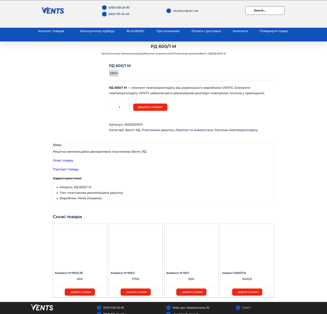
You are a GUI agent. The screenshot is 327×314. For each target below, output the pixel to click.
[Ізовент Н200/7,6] (247, 245)
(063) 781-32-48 (118, 14)
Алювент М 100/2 (123, 273)
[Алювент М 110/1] (191, 245)
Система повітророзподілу (126, 53)
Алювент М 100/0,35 (69, 273)
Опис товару (63, 160)
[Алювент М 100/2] (136, 245)
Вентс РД (206, 53)
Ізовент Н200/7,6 (234, 273)
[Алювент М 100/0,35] (80, 245)
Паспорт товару (66, 169)
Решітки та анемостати (158, 53)
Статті (246, 307)
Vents (104, 53)
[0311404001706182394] (78, 89)
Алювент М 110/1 (177, 273)
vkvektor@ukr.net (185, 10)
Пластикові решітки (186, 53)
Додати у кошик (150, 107)
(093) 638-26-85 (118, 7)
